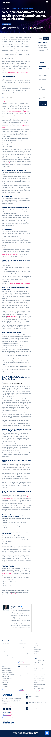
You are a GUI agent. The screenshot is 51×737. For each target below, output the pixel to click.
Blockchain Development (7, 678)
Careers (35, 653)
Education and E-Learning (23, 653)
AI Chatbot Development (7, 647)
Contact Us (36, 645)
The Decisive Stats (42, 45)
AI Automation (5, 659)
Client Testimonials (37, 649)
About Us (35, 643)
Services (4, 666)
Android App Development (7, 672)
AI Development (5, 643)
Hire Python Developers (22, 675)
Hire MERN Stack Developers (23, 673)
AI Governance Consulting (7, 657)
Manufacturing (21, 647)
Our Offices (28, 694)
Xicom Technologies (7, 573)
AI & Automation (6, 640)
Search (46, 38)
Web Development (6, 676)
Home (3, 8)
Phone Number (43, 83)
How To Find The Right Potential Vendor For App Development (43, 49)
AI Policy (15, 733)
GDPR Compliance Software (39, 668)
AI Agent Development (6, 649)
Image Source (5, 101)
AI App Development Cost (39, 664)
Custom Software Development (8, 674)
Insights (8, 8)
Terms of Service (29, 733)
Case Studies (36, 651)
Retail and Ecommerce (22, 659)
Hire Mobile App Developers (23, 679)
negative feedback (11, 316)
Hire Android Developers (23, 682)
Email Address (42, 79)
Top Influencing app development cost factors (19, 283)
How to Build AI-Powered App (39, 660)
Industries (20, 640)
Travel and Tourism (21, 657)
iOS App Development (6, 670)
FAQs (35, 647)
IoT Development (5, 686)
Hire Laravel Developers (22, 677)
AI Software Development (7, 653)
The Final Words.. (41, 52)
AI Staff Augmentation (6, 661)
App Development (7, 24)
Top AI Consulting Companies (39, 678)
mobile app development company (10, 254)
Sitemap (35, 733)
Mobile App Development (7, 668)
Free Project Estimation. (15, 594)
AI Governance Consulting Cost (40, 674)
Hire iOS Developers (22, 680)
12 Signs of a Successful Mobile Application (18, 72)
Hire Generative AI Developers (24, 671)
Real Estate (20, 655)
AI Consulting (5, 655)
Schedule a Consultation (43, 103)
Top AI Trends (36, 666)
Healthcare (20, 645)
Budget (41, 87)
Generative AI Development (7, 645)
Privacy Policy (22, 733)
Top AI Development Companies (40, 676)
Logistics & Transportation (23, 649)
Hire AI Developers (21, 669)
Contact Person (43, 75)
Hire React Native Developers (23, 684)
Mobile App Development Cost (40, 662)
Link (4, 587)
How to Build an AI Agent (39, 688)
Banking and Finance (22, 643)
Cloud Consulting (5, 680)
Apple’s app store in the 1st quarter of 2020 (17, 111)
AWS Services (5, 682)
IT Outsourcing (5, 684)
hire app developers (14, 163)
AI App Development (6, 651)
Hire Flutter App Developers (23, 686)
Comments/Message (43, 92)
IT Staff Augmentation (23, 666)
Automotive (20, 651)
